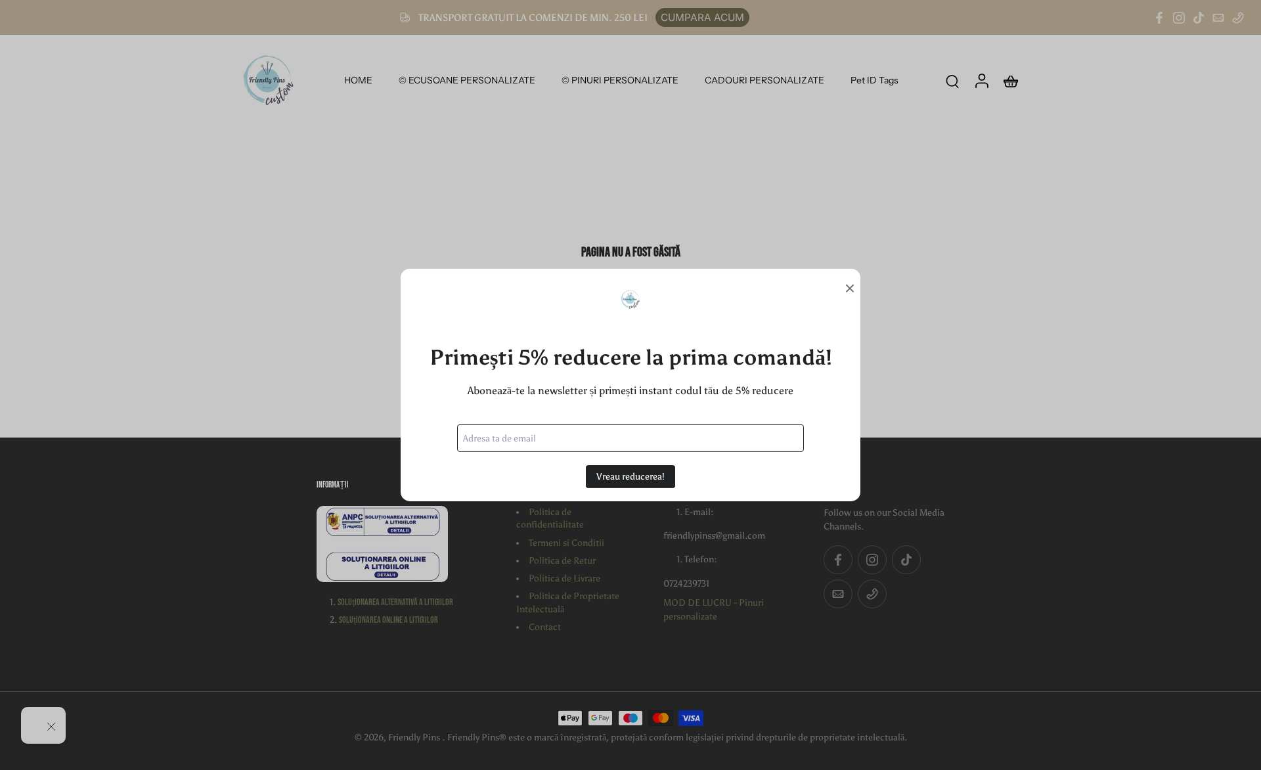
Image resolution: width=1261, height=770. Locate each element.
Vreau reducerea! (630, 476)
